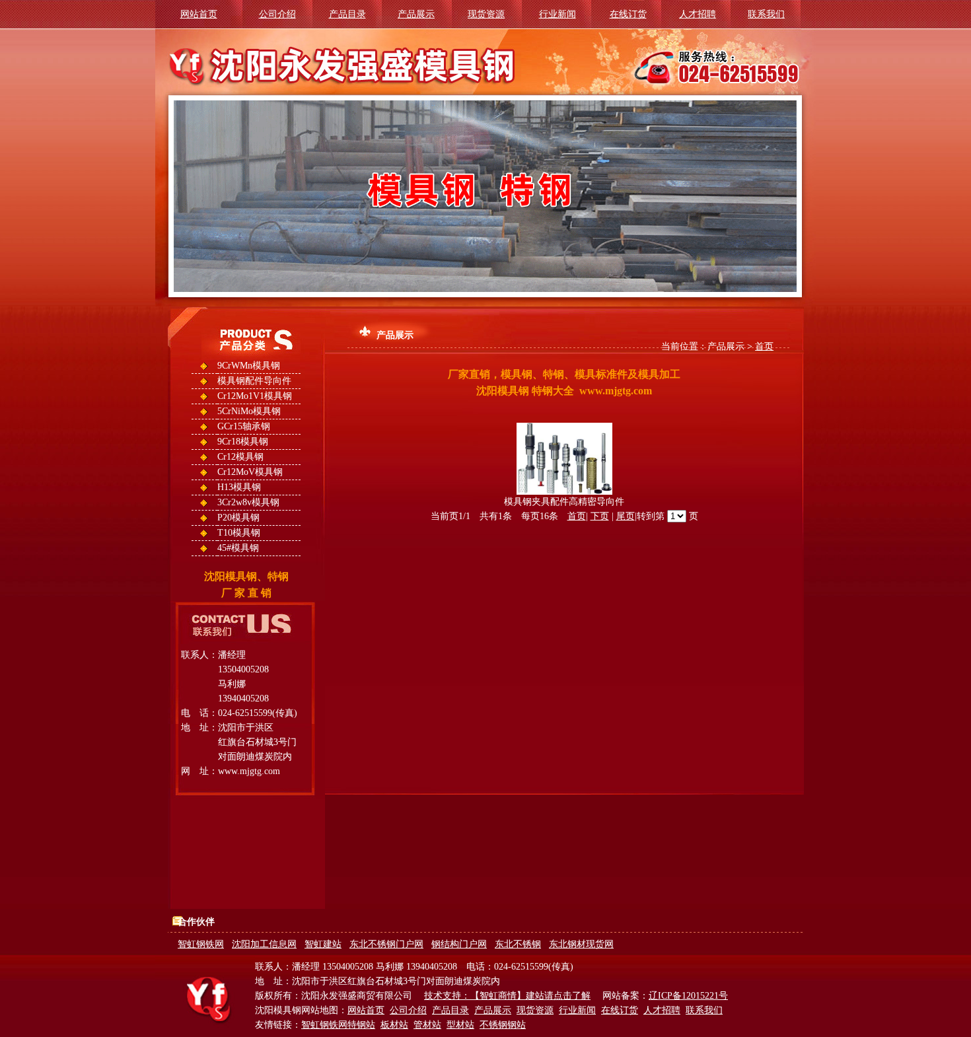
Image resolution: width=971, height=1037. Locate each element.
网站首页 (198, 14)
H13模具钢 (239, 487)
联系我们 (766, 14)
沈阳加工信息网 (264, 944)
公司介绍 (277, 14)
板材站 (394, 1025)
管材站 (427, 1025)
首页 (764, 346)
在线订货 (628, 14)
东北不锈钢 (518, 944)
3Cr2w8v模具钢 (248, 502)
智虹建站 (323, 944)
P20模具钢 (238, 517)
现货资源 (486, 14)
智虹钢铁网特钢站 (338, 1025)
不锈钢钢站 (503, 1025)
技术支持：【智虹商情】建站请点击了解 (507, 996)
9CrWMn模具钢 (248, 366)
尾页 (625, 516)
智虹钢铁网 (201, 944)
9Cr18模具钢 (242, 442)
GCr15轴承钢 (243, 426)
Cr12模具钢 (240, 457)
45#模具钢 (238, 548)
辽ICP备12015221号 (688, 996)
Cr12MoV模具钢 (250, 472)
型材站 (460, 1025)
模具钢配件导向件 (254, 381)
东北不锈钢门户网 (386, 944)
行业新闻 (557, 14)
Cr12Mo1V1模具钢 (254, 396)
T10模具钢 (238, 533)
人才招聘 (697, 14)
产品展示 (416, 14)
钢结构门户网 (459, 944)
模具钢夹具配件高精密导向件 (564, 502)
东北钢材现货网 (581, 944)
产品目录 (347, 14)
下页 (600, 516)
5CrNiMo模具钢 (249, 411)
